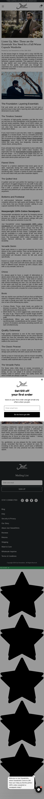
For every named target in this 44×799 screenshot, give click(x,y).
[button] (38, 789)
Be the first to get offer (22, 414)
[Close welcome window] (34, 776)
